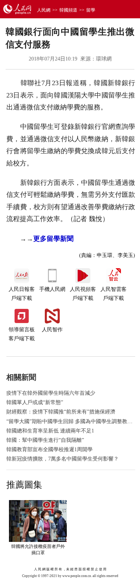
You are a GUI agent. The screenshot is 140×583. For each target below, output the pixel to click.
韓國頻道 (68, 10)
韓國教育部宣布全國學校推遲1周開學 (49, 449)
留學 (90, 10)
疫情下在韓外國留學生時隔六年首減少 (50, 393)
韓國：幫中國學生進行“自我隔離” (45, 440)
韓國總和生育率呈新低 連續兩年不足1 (50, 431)
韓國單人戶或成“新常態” (34, 402)
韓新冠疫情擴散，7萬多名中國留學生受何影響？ (62, 459)
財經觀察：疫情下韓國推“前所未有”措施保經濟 (60, 412)
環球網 (104, 59)
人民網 (43, 10)
